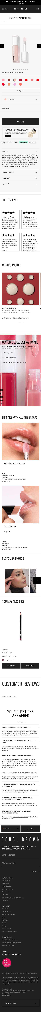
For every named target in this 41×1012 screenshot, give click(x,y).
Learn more (32, 142)
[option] (3, 80)
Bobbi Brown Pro (7, 889)
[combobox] (20, 1003)
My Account (6, 880)
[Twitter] (9, 954)
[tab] (9, 696)
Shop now (7, 531)
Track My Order (7, 886)
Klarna (4, 923)
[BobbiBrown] (20, 9)
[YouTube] (19, 954)
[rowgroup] (20, 230)
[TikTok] (16, 954)
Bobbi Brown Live (8, 945)
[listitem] (20, 638)
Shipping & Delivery (8, 914)
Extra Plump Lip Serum (20, 817)
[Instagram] (3, 954)
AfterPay (4, 920)
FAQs (3, 917)
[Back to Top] (37, 1008)
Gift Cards (5, 894)
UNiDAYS (5, 900)
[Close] (38, 2)
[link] (37, 9)
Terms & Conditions (7, 989)
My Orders (5, 883)
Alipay (4, 926)
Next (39, 46)
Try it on (21, 91)
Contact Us (5, 909)
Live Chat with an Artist (9, 940)
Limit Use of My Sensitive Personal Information (14, 992)
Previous (2, 46)
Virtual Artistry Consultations (11, 942)
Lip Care (4, 21)
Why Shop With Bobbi (9, 931)
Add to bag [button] (20, 121)
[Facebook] (6, 954)
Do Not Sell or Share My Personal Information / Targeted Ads (17, 990)
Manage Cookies (6, 995)
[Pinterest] (13, 954)
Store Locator (6, 892)
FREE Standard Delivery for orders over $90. (20, 2)
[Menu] (3, 9)
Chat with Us (6, 911)
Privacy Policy (5, 993)
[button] (3, 9)
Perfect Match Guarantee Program (13, 897)
